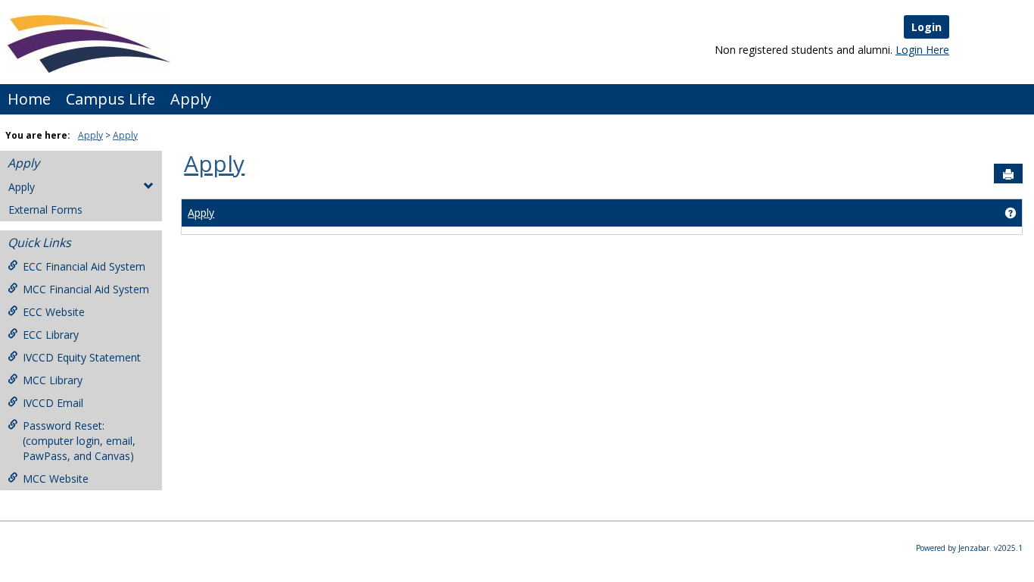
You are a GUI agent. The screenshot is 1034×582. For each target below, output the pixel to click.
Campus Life (110, 99)
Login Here (922, 49)
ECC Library (51, 334)
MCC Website (56, 478)
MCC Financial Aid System (86, 289)
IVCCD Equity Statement (82, 357)
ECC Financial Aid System (84, 266)
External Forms (45, 209)
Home (29, 99)
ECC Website (54, 312)
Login (926, 27)
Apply (190, 99)
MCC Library (53, 380)
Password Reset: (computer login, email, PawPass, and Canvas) (79, 440)
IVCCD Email (53, 403)
